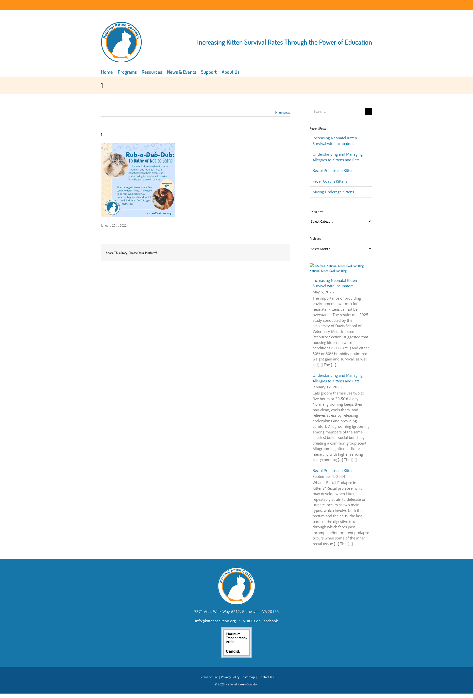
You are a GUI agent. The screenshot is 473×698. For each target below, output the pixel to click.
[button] (246, 71)
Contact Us (266, 677)
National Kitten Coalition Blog (328, 271)
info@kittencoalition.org (215, 620)
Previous (282, 112)
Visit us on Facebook (260, 620)
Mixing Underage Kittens (333, 191)
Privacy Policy (230, 677)
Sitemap (249, 677)
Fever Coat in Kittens (330, 181)
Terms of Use (208, 677)
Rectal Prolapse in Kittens (334, 170)
